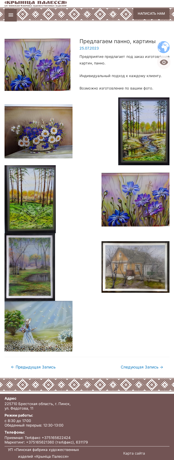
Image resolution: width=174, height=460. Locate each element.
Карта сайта (134, 453)
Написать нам (151, 13)
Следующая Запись (142, 367)
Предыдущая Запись (33, 367)
